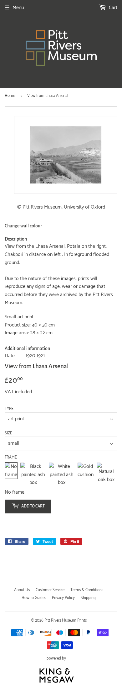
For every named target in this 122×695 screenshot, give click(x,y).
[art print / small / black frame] (33, 474)
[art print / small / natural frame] (106, 474)
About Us (22, 590)
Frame (11, 457)
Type (9, 409)
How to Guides (34, 598)
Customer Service (50, 590)
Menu (18, 7)
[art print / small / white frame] (61, 474)
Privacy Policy (63, 598)
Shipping (88, 598)
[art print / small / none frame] (11, 474)
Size (8, 433)
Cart (112, 7)
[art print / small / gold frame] (85, 474)
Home (10, 96)
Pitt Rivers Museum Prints (65, 620)
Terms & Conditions (86, 590)
